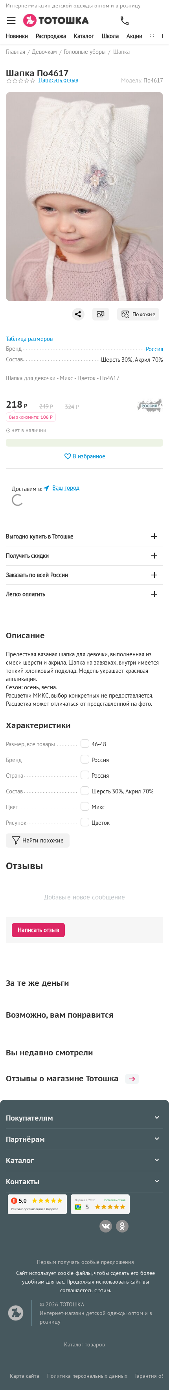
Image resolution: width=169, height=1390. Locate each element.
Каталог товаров (84, 1344)
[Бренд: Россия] (150, 407)
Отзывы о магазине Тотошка (62, 1078)
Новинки (17, 36)
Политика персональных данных (87, 1375)
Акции (134, 36)
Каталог (84, 36)
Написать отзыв (58, 80)
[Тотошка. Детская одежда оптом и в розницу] (58, 20)
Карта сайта (24, 1375)
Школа (110, 36)
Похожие (142, 314)
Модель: (131, 80)
